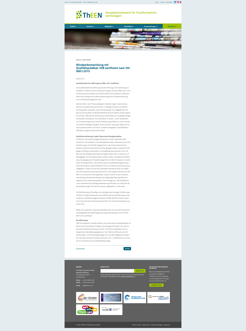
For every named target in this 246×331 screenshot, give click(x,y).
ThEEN (72, 26)
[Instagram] (178, 2)
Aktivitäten (128, 26)
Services (90, 26)
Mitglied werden (156, 285)
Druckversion (80, 248)
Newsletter (169, 2)
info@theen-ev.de (92, 2)
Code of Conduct (136, 325)
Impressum (166, 325)
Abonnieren (140, 271)
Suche (157, 2)
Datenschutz (145, 325)
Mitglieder (108, 26)
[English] (180, 2)
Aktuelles (171, 26)
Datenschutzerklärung (127, 276)
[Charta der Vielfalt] (158, 297)
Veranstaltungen (150, 26)
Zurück (127, 249)
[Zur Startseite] (89, 14)
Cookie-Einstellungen (156, 325)
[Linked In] (175, 2)
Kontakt (162, 2)
